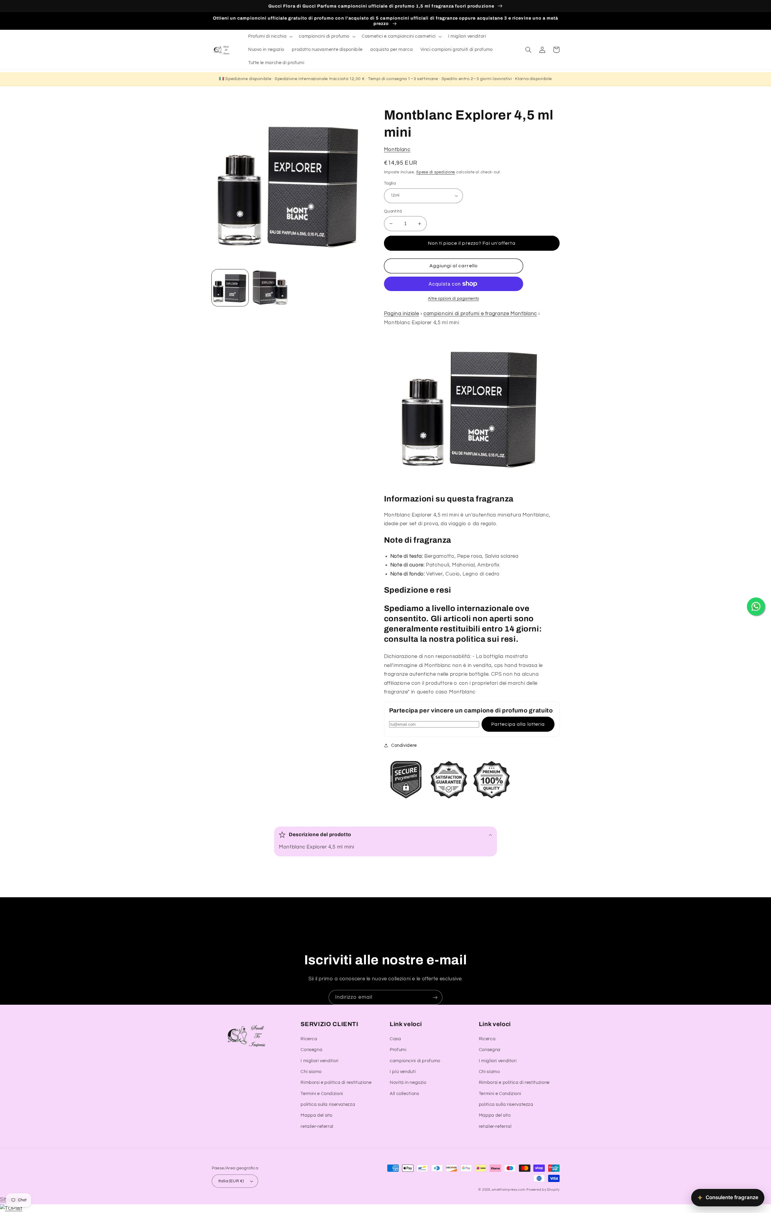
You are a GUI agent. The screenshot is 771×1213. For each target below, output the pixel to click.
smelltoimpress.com (508, 1189)
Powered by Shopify (542, 1189)
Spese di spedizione (435, 172)
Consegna (311, 1049)
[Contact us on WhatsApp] (756, 606)
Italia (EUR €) (231, 1181)
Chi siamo (311, 1071)
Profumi (398, 1049)
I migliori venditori (320, 1061)
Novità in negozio (408, 1082)
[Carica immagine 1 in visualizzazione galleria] (230, 287)
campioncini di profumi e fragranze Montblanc (480, 313)
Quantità (393, 211)
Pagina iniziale (401, 313)
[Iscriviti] (435, 997)
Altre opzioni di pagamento (453, 299)
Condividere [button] (404, 745)
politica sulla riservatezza (328, 1104)
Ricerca (309, 1039)
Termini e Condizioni (322, 1093)
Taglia (390, 183)
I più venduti (403, 1071)
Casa (395, 1039)
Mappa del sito (316, 1115)
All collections (404, 1093)
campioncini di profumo (415, 1061)
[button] (269, 36)
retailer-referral (317, 1126)
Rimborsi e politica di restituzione (336, 1082)
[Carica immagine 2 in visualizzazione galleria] (269, 287)
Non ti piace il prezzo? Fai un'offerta (472, 243)
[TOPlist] (11, 1208)
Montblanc (397, 149)
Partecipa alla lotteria (518, 724)
